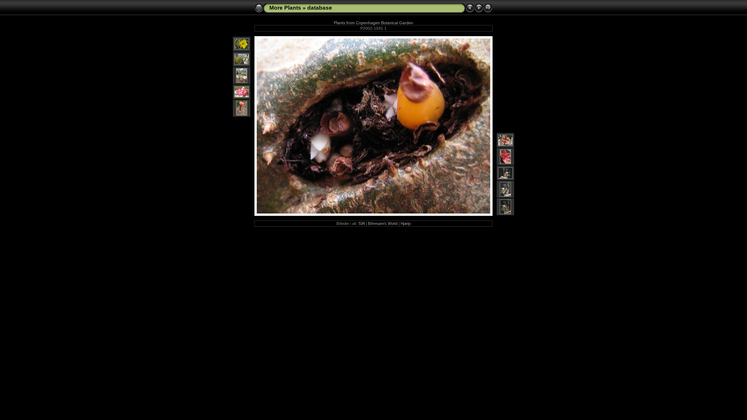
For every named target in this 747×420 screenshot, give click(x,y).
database (319, 8)
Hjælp (406, 223)
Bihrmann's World (382, 223)
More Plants (285, 8)
